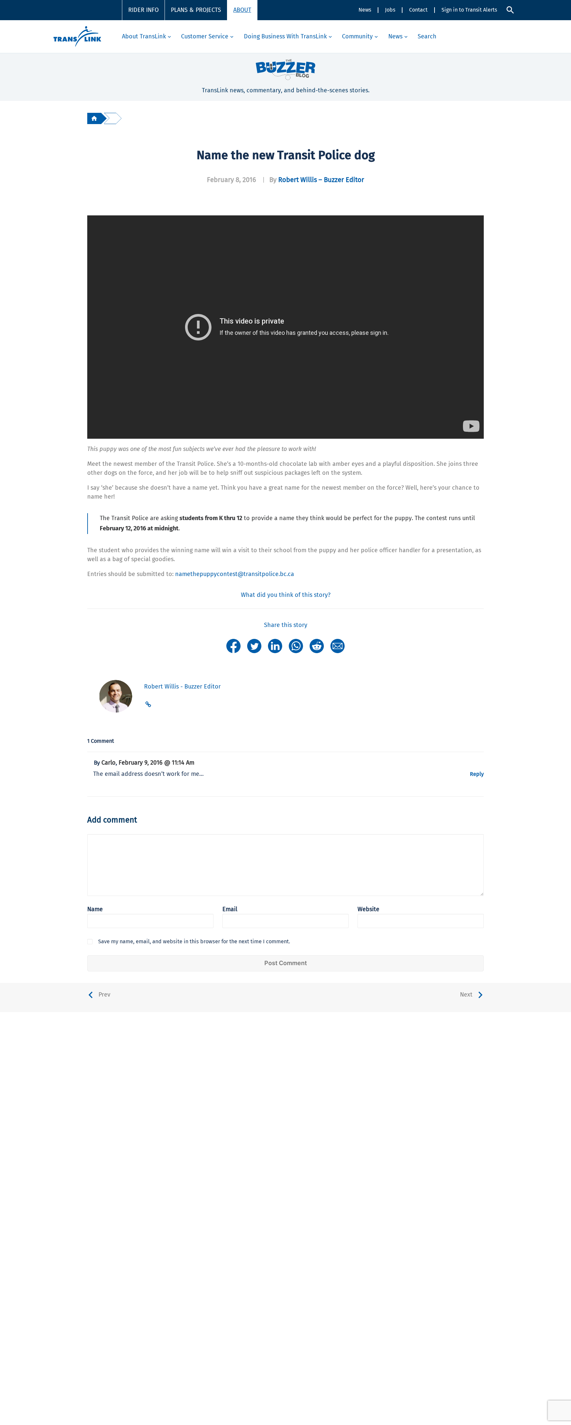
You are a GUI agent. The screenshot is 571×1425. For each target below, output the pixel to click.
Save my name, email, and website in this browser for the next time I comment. (194, 941)
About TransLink (144, 36)
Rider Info (143, 10)
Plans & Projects (196, 10)
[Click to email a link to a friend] (337, 645)
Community (357, 36)
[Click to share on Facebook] (233, 645)
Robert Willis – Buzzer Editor (321, 180)
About (242, 10)
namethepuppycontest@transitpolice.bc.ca (234, 574)
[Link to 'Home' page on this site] (77, 36)
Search (427, 36)
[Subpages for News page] (405, 36)
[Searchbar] (510, 10)
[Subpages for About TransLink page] (169, 36)
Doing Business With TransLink (285, 36)
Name (95, 909)
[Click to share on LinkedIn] (275, 645)
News (365, 10)
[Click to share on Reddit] (317, 645)
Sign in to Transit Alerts (469, 10)
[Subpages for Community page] (376, 36)
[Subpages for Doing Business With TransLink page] (330, 36)
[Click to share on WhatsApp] (296, 645)
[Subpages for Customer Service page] (231, 36)
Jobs (390, 10)
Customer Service (204, 36)
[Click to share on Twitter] (254, 645)
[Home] (94, 118)
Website (368, 909)
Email (229, 909)
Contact (418, 10)
